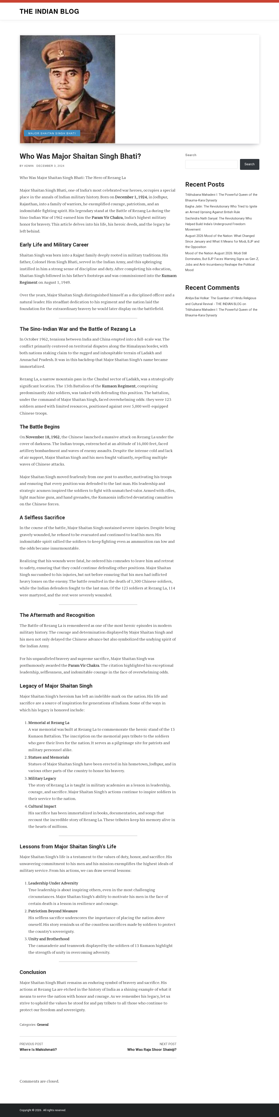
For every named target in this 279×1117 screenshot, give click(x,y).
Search (190, 155)
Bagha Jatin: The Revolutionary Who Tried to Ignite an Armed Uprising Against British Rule (221, 209)
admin (29, 166)
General (43, 1025)
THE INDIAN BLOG (49, 11)
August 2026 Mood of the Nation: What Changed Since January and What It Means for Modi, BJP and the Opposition (222, 241)
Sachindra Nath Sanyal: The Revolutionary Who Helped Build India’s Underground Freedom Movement (218, 223)
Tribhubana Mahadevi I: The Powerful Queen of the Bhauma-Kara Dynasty (221, 197)
